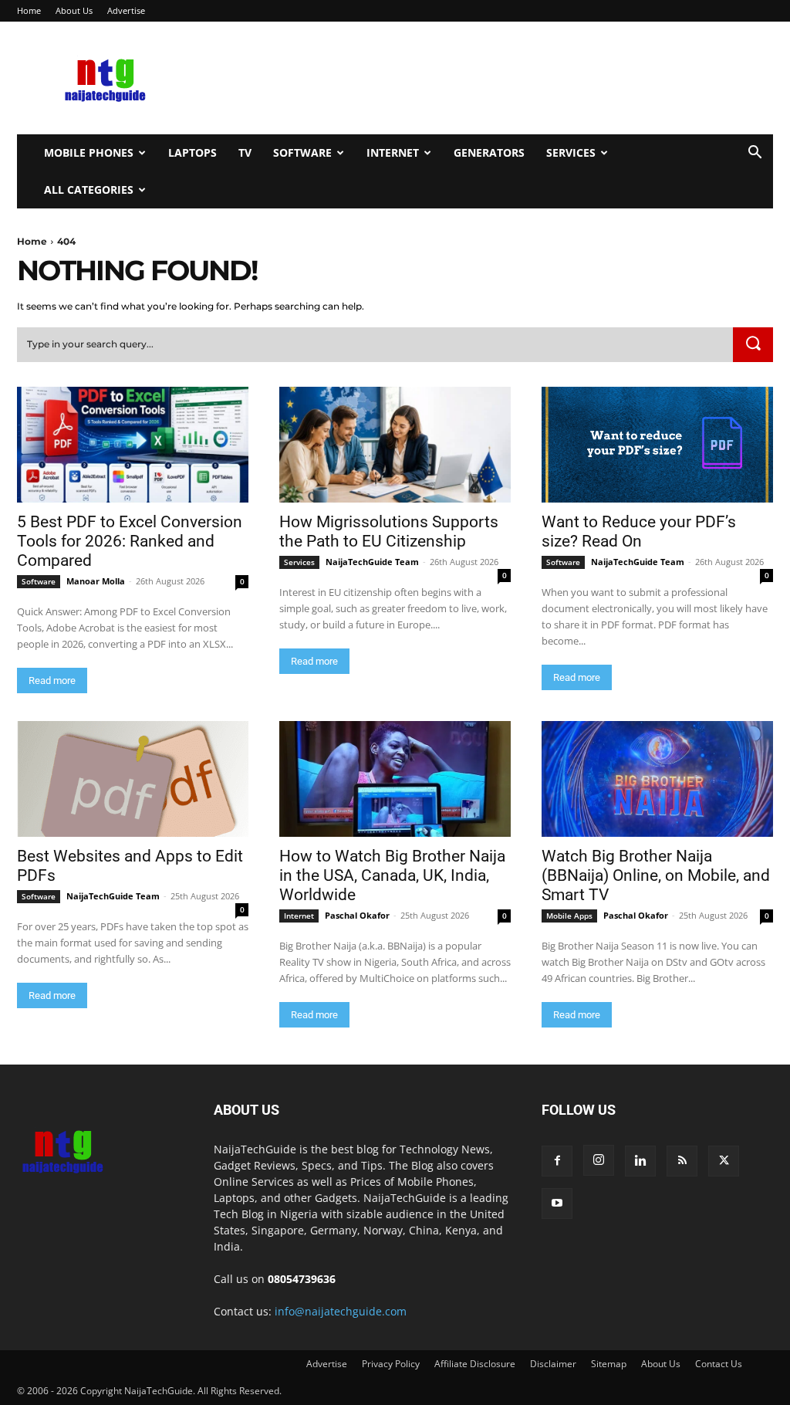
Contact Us (718, 1363)
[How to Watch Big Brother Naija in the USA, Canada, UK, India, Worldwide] (395, 779)
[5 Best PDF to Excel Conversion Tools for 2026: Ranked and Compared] (132, 445)
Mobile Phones (88, 152)
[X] (723, 1161)
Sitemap (608, 1363)
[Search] (753, 345)
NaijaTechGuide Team (372, 561)
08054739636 (302, 1278)
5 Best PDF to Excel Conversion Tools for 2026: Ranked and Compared (129, 541)
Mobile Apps (569, 915)
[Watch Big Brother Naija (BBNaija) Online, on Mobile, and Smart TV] (657, 779)
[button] (754, 154)
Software (302, 152)
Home (29, 10)
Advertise (126, 10)
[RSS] (682, 1161)
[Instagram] (598, 1160)
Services (571, 152)
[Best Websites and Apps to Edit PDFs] (132, 779)
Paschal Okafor (357, 915)
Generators (489, 152)
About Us (74, 10)
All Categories (88, 189)
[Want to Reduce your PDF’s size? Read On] (657, 445)
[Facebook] (557, 1161)
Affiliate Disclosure (474, 1363)
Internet (392, 152)
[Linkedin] (640, 1161)
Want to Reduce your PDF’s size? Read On (639, 531)
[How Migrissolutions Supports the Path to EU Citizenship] (395, 445)
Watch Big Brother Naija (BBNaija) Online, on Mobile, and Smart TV (656, 875)
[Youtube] (557, 1203)
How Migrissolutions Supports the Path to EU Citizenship (388, 531)
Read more (52, 680)
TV (245, 152)
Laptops (192, 152)
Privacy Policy (391, 1363)
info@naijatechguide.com (341, 1311)
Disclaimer (553, 1363)
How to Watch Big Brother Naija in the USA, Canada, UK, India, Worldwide (392, 875)
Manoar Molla (95, 581)
